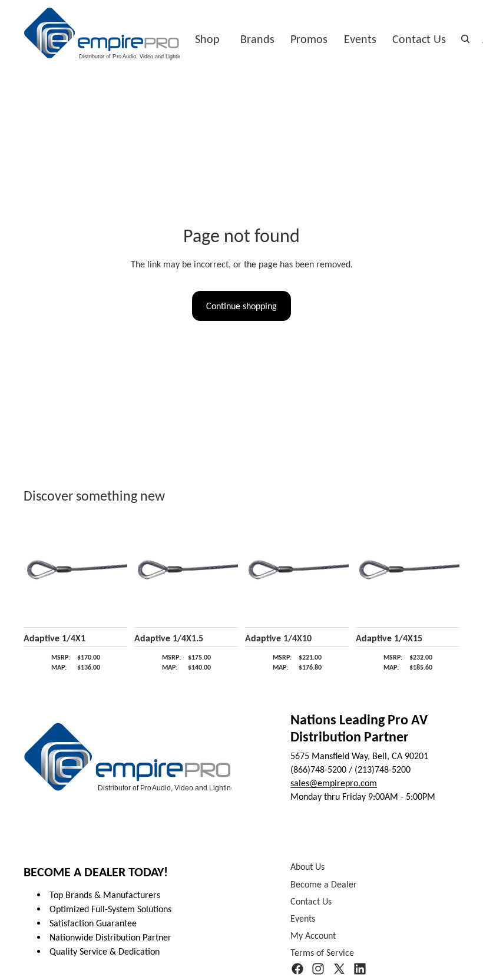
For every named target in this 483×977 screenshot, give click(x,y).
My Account (313, 936)
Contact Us (419, 39)
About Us (307, 867)
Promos (308, 39)
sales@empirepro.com (333, 783)
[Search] (465, 39)
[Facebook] (297, 969)
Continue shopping (241, 306)
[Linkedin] (360, 969)
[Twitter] (339, 969)
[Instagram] (318, 969)
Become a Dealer (323, 884)
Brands (257, 39)
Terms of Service (322, 953)
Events (360, 39)
